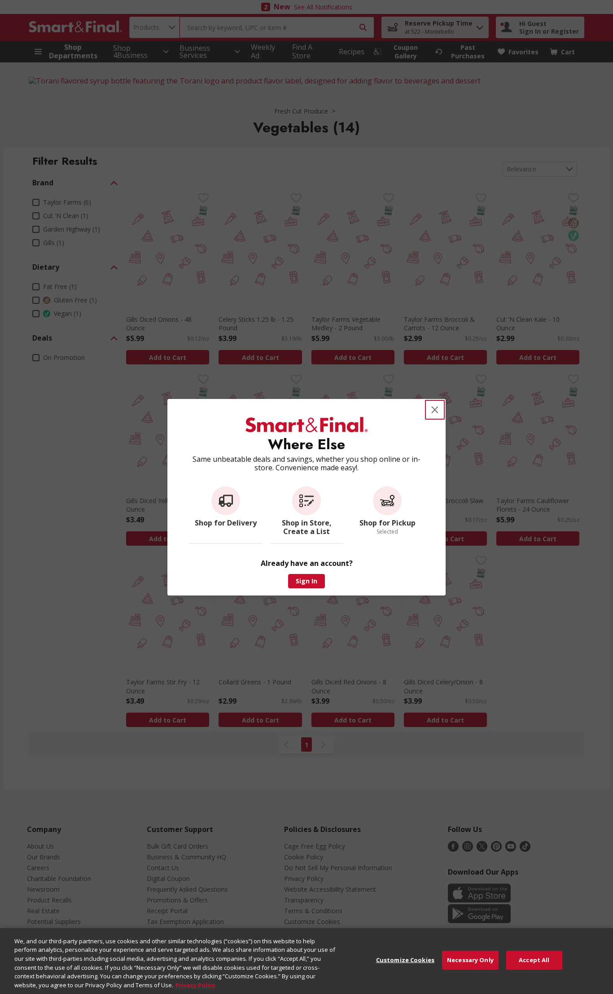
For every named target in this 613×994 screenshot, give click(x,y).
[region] (306, 961)
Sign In (306, 581)
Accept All (534, 960)
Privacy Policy (195, 985)
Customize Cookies (405, 960)
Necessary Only (470, 960)
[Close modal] (435, 409)
